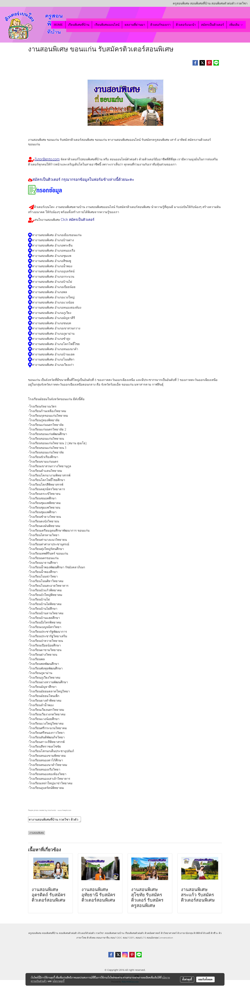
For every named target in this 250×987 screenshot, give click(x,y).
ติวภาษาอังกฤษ (185, 933)
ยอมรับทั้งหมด (205, 979)
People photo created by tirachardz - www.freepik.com (49, 810)
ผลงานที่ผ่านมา (135, 24)
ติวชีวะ (214, 933)
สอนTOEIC (116, 937)
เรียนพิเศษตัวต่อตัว (135, 933)
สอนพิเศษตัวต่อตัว (68, 933)
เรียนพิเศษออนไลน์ (107, 24)
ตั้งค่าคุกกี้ (187, 979)
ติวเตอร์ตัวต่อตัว (86, 933)
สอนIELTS (141, 937)
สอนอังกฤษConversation (160, 937)
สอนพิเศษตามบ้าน (114, 933)
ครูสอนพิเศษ (34, 933)
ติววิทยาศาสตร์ (169, 933)
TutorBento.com (47, 159)
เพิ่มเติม (234, 24)
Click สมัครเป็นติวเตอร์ (77, 219)
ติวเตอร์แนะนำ (186, 24)
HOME (58, 24)
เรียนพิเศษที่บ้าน (78, 24)
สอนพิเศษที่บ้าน (50, 933)
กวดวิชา (100, 933)
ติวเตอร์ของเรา (160, 24)
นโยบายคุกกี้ (58, 981)
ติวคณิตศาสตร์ (152, 933)
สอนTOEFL (129, 937)
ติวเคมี (206, 933)
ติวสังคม (91, 937)
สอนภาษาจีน (103, 937)
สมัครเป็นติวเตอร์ (212, 24)
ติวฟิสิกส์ (198, 933)
